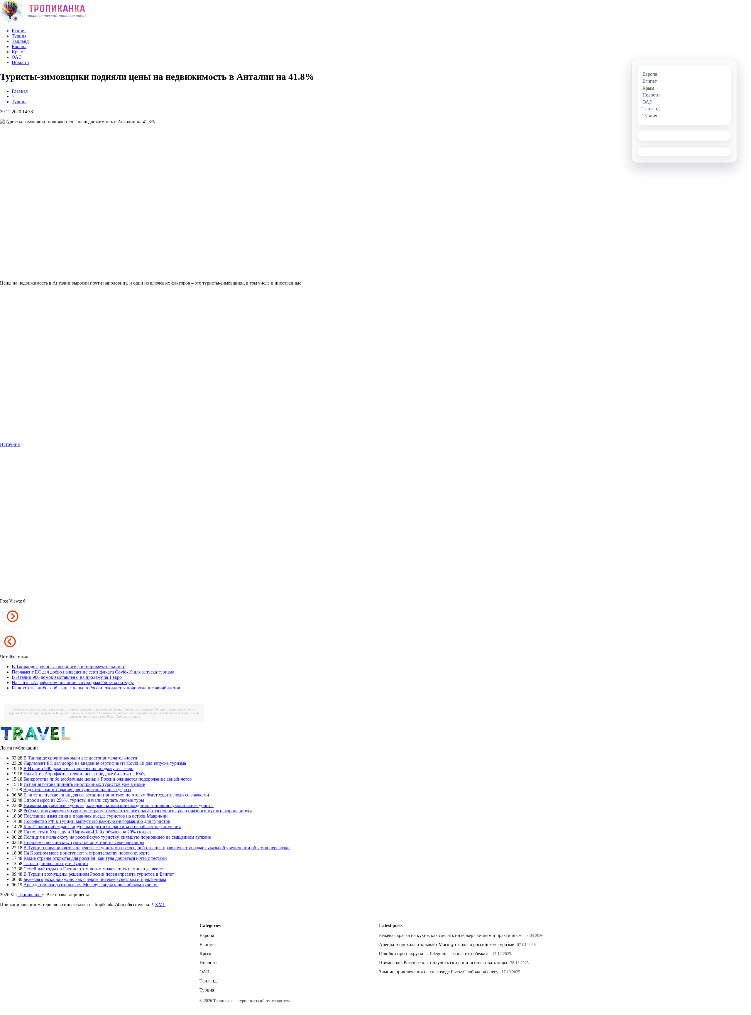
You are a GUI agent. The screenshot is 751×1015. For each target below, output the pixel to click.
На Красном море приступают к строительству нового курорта (86, 852)
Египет (206, 944)
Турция (19, 101)
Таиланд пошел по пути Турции (55, 863)
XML (160, 904)
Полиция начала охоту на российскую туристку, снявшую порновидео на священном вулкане (117, 837)
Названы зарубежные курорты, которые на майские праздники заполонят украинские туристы (118, 805)
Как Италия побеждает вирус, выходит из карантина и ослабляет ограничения (102, 826)
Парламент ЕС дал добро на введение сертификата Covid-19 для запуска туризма (93, 671)
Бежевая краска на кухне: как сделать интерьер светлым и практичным (62, 709)
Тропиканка (30, 894)
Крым (205, 953)
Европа (206, 935)
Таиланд (207, 980)
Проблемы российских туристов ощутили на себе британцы (83, 842)
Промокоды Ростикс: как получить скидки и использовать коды (143, 713)
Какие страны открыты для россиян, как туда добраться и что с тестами (95, 858)
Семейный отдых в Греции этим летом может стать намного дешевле (93, 868)
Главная (20, 91)
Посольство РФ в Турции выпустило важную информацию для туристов (96, 821)
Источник (10, 444)
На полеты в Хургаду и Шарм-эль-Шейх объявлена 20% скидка (87, 831)
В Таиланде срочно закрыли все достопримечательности (69, 666)
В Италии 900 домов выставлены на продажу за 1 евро (67, 677)
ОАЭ (204, 971)
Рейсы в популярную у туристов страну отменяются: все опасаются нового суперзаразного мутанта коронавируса (137, 810)
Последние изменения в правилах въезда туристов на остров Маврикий (95, 815)
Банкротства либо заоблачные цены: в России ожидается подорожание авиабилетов (96, 687)
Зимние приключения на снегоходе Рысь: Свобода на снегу (133, 714)
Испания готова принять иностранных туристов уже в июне (84, 784)
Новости (208, 962)
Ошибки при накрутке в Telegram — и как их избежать (59, 713)
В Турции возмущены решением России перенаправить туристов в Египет (98, 874)
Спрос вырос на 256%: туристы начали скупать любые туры (83, 800)
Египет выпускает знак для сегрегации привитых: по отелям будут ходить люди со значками (116, 794)
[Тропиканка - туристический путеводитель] (43, 21)
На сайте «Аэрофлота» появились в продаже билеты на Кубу (73, 682)
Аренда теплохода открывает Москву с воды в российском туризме (90, 884)
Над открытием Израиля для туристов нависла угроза (77, 789)
